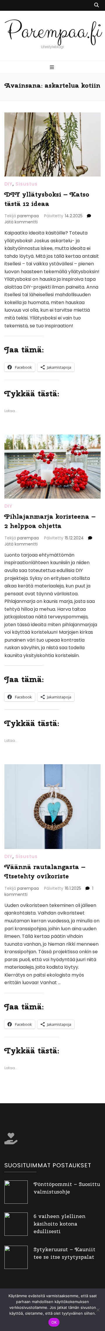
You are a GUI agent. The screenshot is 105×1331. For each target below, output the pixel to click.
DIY (8, 184)
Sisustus (26, 184)
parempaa (28, 216)
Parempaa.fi (53, 31)
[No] (98, 1310)
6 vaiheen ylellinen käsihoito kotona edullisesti (59, 1224)
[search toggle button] (96, 5)
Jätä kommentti (21, 222)
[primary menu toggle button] (52, 68)
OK (54, 1322)
